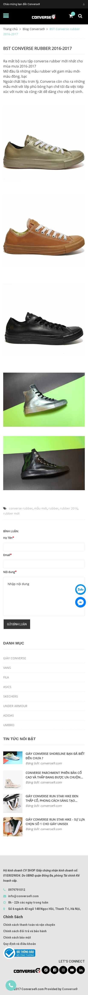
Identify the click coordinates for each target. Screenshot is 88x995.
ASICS (7, 687)
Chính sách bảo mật (17, 937)
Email (6, 555)
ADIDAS (8, 715)
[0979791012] (11, 985)
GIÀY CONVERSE (14, 658)
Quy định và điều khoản (19, 944)
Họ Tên (7, 538)
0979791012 (16, 889)
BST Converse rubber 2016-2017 (37, 48)
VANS (7, 668)
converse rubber (21, 508)
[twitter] (46, 970)
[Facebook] (80, 602)
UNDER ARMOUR (15, 706)
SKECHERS (10, 696)
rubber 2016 (69, 508)
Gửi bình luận (17, 624)
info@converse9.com (23, 896)
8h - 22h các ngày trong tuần (27, 902)
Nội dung (9, 572)
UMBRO (8, 725)
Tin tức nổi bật (19, 739)
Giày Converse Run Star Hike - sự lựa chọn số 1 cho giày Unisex (55, 821)
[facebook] (54, 970)
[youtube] (72, 970)
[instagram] (63, 970)
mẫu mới (40, 508)
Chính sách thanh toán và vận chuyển (29, 924)
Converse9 (69, 989)
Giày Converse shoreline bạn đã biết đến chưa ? (55, 756)
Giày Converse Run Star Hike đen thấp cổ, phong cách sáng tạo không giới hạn (52, 798)
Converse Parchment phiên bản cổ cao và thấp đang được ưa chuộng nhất (54, 775)
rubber (53, 508)
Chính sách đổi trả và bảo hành (25, 931)
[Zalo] (80, 589)
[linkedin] (81, 970)
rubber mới (11, 513)
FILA (6, 677)
